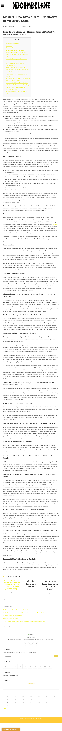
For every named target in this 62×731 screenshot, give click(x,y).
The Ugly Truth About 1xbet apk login (12, 615)
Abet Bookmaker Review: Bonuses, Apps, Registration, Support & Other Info (17, 54)
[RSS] (50, 666)
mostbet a (56, 224)
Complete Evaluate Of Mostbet (15, 50)
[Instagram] (36, 643)
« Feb (4, 708)
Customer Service (11, 48)
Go (55, 656)
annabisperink (9, 26)
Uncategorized (26, 26)
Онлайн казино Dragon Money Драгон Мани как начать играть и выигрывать (24, 621)
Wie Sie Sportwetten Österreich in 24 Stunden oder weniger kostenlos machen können (25, 612)
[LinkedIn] (25, 666)
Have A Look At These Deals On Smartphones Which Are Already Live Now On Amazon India (17, 70)
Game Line (9, 46)
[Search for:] (31, 599)
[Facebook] (29, 643)
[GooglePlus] (32, 643)
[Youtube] (45, 666)
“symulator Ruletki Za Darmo (10, 618)
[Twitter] (25, 643)
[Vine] (40, 666)
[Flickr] (35, 666)
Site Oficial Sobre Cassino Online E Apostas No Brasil (16, 609)
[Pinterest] (30, 666)
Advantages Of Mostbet (13, 43)
